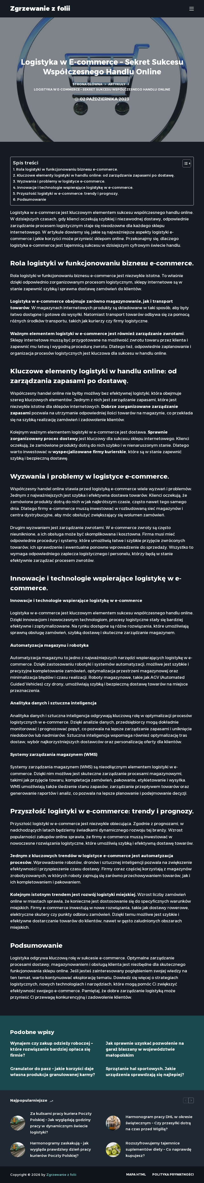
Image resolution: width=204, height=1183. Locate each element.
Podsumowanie (31, 199)
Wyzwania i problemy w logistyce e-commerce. (61, 181)
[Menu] (191, 8)
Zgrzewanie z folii (40, 8)
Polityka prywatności (173, 1174)
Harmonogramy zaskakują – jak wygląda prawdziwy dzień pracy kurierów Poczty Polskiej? (60, 1149)
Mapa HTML (136, 1174)
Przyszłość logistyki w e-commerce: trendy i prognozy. (68, 193)
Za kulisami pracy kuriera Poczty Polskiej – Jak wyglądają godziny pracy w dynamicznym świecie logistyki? (61, 1122)
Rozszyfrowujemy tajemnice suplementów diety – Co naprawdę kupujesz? (158, 1149)
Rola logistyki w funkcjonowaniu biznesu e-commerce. (67, 169)
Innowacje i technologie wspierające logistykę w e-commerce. (75, 187)
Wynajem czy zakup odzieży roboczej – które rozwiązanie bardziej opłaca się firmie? (51, 1049)
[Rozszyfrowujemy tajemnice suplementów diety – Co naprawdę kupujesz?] (113, 1149)
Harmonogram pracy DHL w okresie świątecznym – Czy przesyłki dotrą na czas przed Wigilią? (159, 1123)
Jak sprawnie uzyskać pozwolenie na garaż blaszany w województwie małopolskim (145, 1049)
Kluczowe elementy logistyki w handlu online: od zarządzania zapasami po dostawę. (96, 175)
